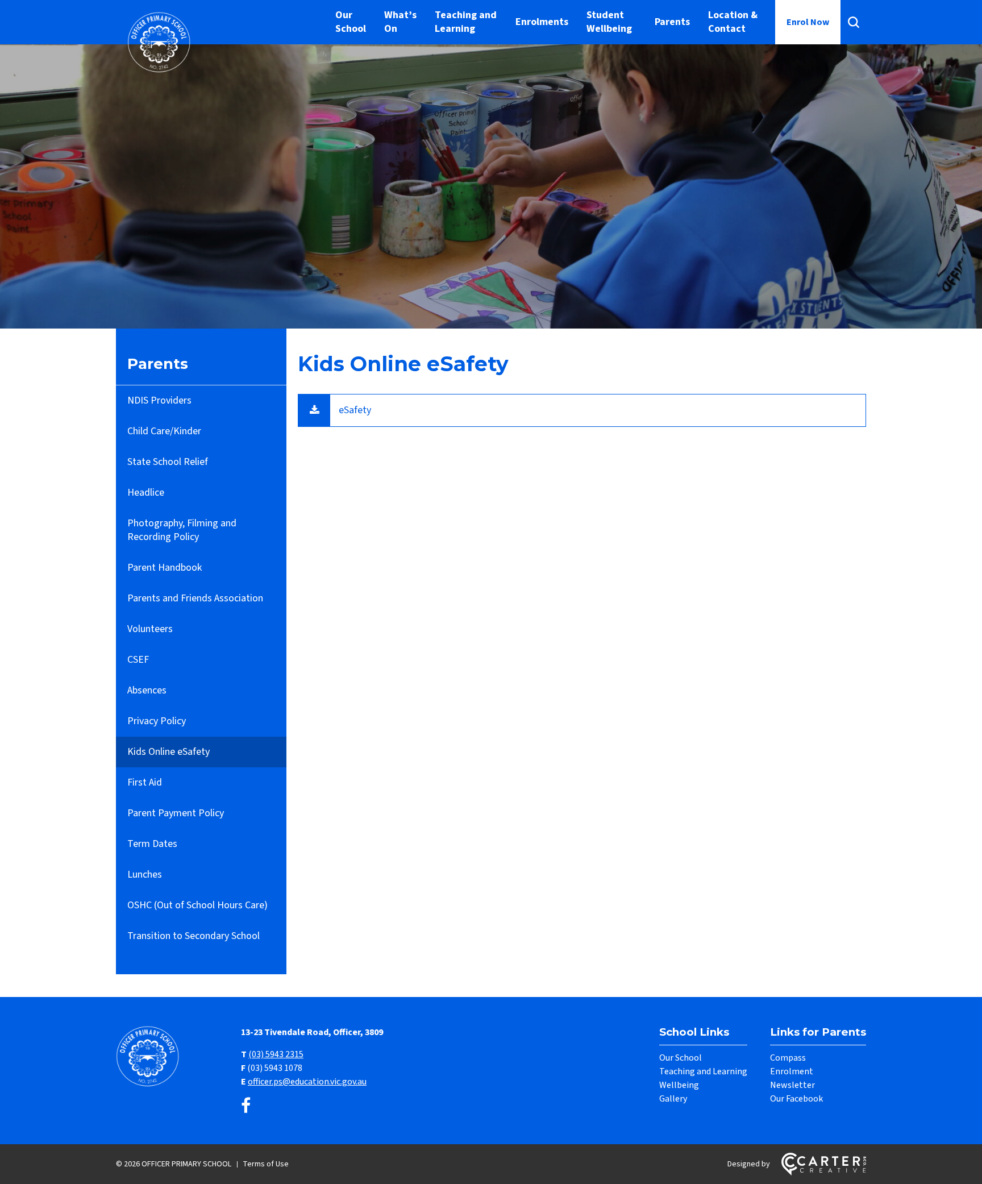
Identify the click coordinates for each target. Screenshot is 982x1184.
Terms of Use (266, 1164)
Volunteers (150, 629)
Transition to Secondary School (193, 936)
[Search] (853, 22)
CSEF (138, 660)
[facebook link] (246, 1106)
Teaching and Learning (466, 22)
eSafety (355, 410)
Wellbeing (679, 1085)
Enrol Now (808, 22)
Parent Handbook (164, 567)
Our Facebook (796, 1098)
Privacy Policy (156, 721)
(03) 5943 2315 (275, 1054)
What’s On (400, 22)
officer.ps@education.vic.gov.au (307, 1081)
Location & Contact (733, 22)
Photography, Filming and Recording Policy (181, 530)
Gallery (673, 1098)
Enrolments (541, 22)
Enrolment (791, 1071)
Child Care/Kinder (164, 431)
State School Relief (167, 462)
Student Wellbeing (609, 22)
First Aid (144, 782)
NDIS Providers (159, 400)
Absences (147, 690)
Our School (350, 22)
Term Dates (152, 844)
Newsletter (792, 1085)
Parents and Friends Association (195, 598)
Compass (788, 1058)
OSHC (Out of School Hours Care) (197, 905)
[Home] (150, 1085)
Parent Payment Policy (175, 813)
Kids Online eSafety (168, 752)
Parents (672, 22)
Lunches (144, 874)
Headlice (145, 492)
